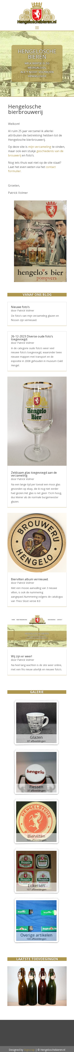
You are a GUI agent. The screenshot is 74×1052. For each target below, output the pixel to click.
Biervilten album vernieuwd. (29, 579)
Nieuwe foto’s (20, 307)
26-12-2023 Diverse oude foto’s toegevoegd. (32, 337)
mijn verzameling (39, 147)
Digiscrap (29, 1049)
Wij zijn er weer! (21, 656)
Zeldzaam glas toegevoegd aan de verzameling (34, 474)
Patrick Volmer (25, 310)
